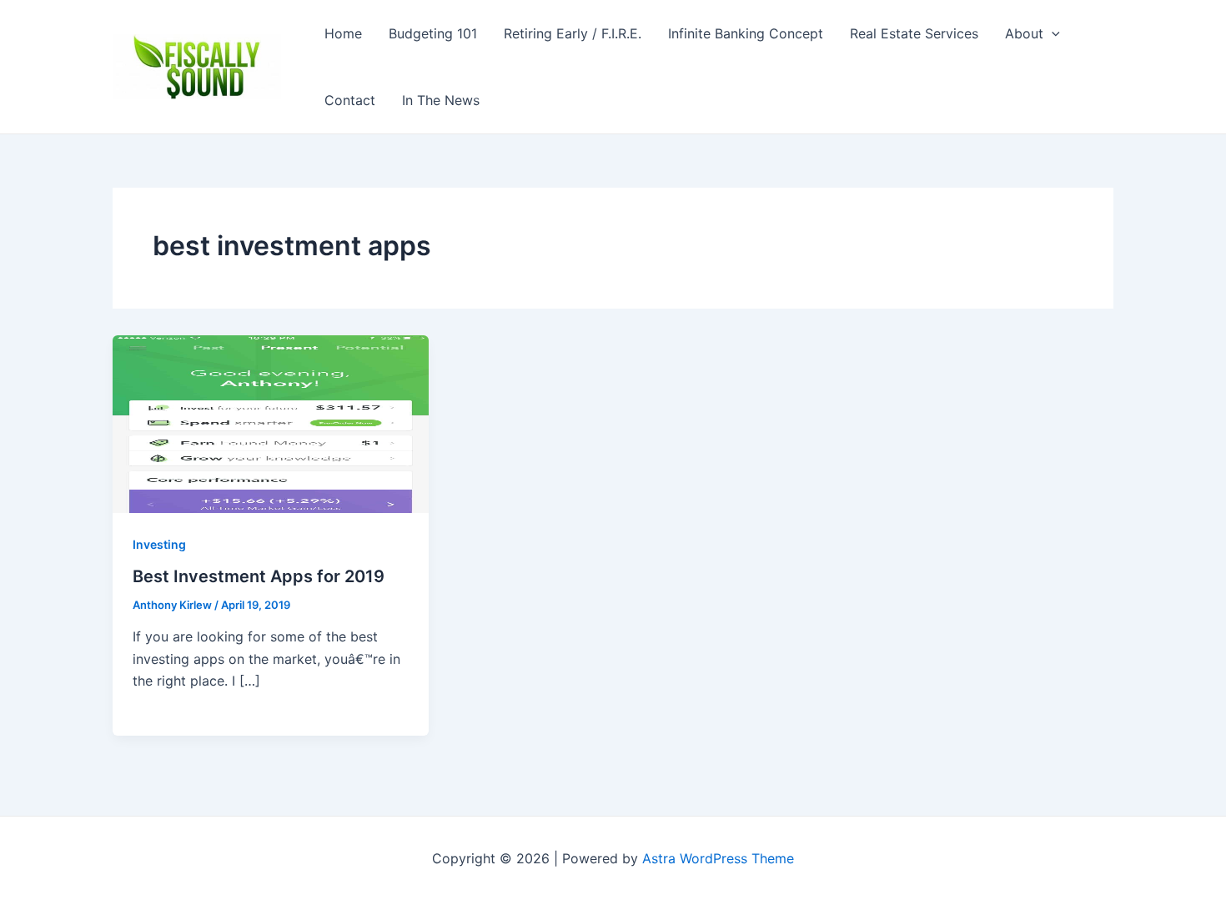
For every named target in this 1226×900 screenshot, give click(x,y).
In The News (441, 100)
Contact (349, 100)
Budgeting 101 (433, 33)
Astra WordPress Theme (718, 858)
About (1024, 33)
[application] (1051, 33)
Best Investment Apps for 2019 (258, 576)
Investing (159, 544)
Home (343, 33)
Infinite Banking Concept (745, 33)
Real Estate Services (914, 33)
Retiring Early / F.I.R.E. (572, 33)
